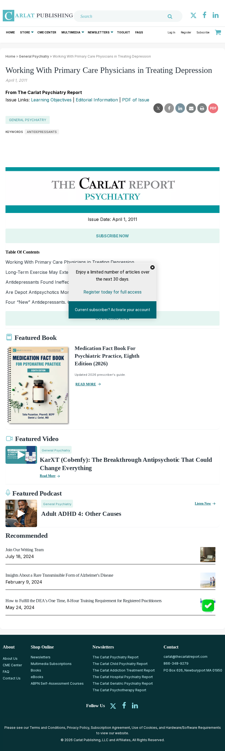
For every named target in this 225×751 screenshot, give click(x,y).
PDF (213, 108)
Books (36, 670)
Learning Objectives (51, 100)
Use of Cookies (144, 728)
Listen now (203, 503)
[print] (202, 108)
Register (186, 32)
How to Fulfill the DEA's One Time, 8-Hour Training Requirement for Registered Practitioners (83, 600)
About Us (10, 658)
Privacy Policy (78, 728)
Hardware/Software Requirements (193, 728)
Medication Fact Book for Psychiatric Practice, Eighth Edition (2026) (107, 355)
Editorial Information (97, 100)
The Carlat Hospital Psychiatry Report (122, 677)
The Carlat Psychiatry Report (115, 657)
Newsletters (98, 32)
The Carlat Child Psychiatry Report (120, 664)
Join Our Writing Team (24, 549)
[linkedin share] (180, 108)
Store (25, 32)
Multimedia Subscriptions (51, 664)
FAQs (139, 32)
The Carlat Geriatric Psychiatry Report (122, 683)
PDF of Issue (135, 100)
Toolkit (123, 32)
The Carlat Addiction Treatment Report (123, 670)
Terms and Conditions (47, 728)
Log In (171, 32)
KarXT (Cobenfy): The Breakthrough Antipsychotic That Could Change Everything (126, 463)
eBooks (37, 677)
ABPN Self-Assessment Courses (57, 683)
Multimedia (70, 32)
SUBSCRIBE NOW (112, 236)
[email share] (191, 108)
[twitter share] (158, 108)
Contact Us (12, 678)
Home (10, 32)
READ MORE (85, 384)
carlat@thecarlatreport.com (185, 657)
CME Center (46, 32)
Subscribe (203, 32)
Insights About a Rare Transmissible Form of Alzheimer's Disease (59, 575)
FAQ (6, 672)
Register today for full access (112, 292)
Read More (47, 475)
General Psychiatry (34, 56)
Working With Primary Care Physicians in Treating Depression (69, 262)
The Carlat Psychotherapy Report (119, 690)
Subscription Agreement (110, 728)
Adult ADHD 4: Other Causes (81, 513)
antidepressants (42, 132)
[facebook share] (169, 108)
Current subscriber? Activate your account (112, 310)
